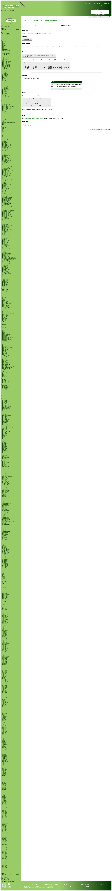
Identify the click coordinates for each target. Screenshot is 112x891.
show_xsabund (5, 569)
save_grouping (5, 481)
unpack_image (5, 594)
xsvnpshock (5, 819)
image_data (4, 302)
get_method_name (6, 203)
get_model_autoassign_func (8, 206)
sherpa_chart (5, 548)
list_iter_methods (6, 334)
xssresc (4, 789)
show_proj (4, 566)
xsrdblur (4, 773)
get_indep (4, 193)
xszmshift (4, 857)
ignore (3, 300)
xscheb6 (4, 676)
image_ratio (5, 310)
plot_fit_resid (5, 422)
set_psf (4, 527)
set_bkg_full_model (6, 503)
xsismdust (4, 725)
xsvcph (4, 810)
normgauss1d (5, 388)
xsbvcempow (5, 638)
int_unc (3, 321)
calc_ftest (4, 58)
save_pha (4, 485)
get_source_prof (6, 263)
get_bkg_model (5, 148)
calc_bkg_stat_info (6, 53)
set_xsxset (4, 543)
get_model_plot (5, 215)
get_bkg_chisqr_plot (6, 144)
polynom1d (4, 443)
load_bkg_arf (5, 349)
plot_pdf (4, 430)
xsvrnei (4, 824)
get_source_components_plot (8, 257)
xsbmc (3, 628)
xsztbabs (4, 862)
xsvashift (4, 805)
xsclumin (4, 678)
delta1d (4, 110)
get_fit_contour (5, 188)
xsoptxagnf (4, 757)
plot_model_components (7, 426)
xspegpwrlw (5, 761)
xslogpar (4, 738)
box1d (3, 46)
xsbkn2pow (5, 626)
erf (3, 121)
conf (3, 79)
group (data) (5, 285)
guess (3, 286)
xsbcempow (5, 616)
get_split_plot (5, 266)
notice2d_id (4, 390)
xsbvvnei (4, 655)
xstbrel (3, 799)
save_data (4, 477)
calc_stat (4, 69)
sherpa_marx (5, 551)
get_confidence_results (7, 160)
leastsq (4, 327)
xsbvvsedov (5, 659)
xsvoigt (4, 820)
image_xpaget (5, 315)
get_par (4, 223)
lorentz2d (4, 376)
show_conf (4, 558)
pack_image (5, 399)
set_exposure (5, 513)
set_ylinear (4, 544)
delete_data (4, 105)
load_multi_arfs (5, 357)
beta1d (3, 43)
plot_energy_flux (5, 419)
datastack (4, 103)
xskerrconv (4, 730)
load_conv (4, 352)
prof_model (4, 452)
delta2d (4, 111)
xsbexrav (4, 623)
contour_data (5, 82)
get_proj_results (6, 231)
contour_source (5, 89)
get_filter (4, 187)
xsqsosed (4, 771)
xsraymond (4, 772)
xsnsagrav (4, 749)
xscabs (4, 668)
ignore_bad (4, 298)
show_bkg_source (6, 556)
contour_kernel (5, 84)
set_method (5, 520)
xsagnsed (4, 611)
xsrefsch (4, 777)
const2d (4, 81)
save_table (4, 492)
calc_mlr (4, 60)
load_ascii (4, 348)
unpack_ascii (5, 591)
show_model (5, 565)
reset (3, 467)
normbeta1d (5, 387)
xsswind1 (4, 792)
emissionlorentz (5, 118)
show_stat (4, 569)
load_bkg (4, 351)
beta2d (4, 44)
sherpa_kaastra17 (6, 550)
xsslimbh (4, 783)
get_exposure (5, 186)
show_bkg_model (6, 555)
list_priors (4, 340)
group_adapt (5, 280)
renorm (4, 465)
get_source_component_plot (8, 259)
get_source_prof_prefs (7, 262)
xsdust (3, 700)
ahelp (97, 16)
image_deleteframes (6, 303)
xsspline (4, 787)
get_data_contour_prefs (7, 170)
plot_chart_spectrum (6, 415)
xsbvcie (4, 639)
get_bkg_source (5, 154)
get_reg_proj (5, 243)
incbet (3, 317)
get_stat (4, 270)
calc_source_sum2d (6, 65)
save (3, 493)
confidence (4, 78)
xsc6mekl (4, 665)
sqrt (3, 575)
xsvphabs (4, 821)
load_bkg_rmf (5, 350)
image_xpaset (5, 316)
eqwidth (4, 119)
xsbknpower (5, 627)
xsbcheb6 (4, 617)
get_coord (4, 164)
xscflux (4, 674)
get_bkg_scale (5, 152)
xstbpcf (4, 798)
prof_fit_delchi (5, 450)
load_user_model (6, 368)
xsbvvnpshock (5, 656)
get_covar (4, 169)
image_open (5, 309)
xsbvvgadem (5, 653)
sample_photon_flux (6, 472)
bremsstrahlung (5, 49)
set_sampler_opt (6, 531)
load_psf (4, 359)
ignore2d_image (5, 296)
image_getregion (6, 305)
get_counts (4, 165)
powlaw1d (4, 447)
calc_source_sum (6, 66)
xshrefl (3, 722)
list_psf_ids (4, 341)
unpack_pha (5, 595)
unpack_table (5, 597)
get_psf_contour (6, 233)
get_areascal (5, 138)
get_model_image (6, 212)
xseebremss (5, 702)
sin (3, 572)
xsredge (4, 775)
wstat (3, 604)
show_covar (5, 559)
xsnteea (4, 754)
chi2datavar (5, 72)
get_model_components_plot (8, 206)
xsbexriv (4, 624)
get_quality (4, 238)
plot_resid (4, 435)
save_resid (4, 487)
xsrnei (3, 779)
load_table (4, 365)
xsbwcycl (4, 663)
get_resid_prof (5, 248)
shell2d (4, 546)
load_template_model (7, 367)
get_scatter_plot (6, 256)
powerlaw (4, 446)
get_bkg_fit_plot (5, 146)
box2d (3, 47)
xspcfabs (4, 760)
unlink (3, 588)
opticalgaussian (5, 396)
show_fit (4, 562)
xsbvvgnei (4, 654)
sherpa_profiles (5, 552)
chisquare (4, 76)
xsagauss (4, 610)
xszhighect (4, 853)
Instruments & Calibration (93, 6)
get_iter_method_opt (7, 198)
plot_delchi (4, 418)
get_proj (4, 232)
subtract (4, 578)
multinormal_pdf (5, 381)
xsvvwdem (4, 836)
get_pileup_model (6, 226)
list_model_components (7, 337)
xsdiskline (4, 694)
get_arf (3, 140)
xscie (3, 677)
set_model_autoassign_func (8, 521)
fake (3, 128)
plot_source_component (7, 438)
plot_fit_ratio (5, 421)
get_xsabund (5, 274)
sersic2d (4, 499)
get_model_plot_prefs (7, 214)
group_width (5, 284)
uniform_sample (5, 588)
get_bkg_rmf (5, 151)
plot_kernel (4, 424)
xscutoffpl (4, 691)
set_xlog (4, 538)
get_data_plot (5, 174)
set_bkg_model (5, 504)
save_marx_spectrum (7, 484)
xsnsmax (4, 752)
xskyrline (4, 734)
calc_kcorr (4, 59)
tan (3, 582)
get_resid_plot (5, 247)
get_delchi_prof (5, 180)
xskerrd (4, 732)
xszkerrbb (4, 855)
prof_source (5, 454)
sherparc (4, 547)
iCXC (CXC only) (85, 884)
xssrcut (4, 788)
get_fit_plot (4, 189)
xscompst (4, 682)
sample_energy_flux (6, 471)
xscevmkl (4, 672)
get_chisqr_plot (5, 159)
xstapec (4, 793)
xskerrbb (4, 729)
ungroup (4, 587)
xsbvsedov (4, 650)
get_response (5, 249)
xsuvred (4, 802)
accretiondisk (5, 36)
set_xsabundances (6, 539)
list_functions (5, 333)
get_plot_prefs (5, 227)
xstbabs (4, 794)
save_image (5, 482)
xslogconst (4, 737)
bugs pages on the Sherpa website (34, 118)
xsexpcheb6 (5, 708)
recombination (5, 462)
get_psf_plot (5, 234)
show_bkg (4, 557)
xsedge (4, 701)
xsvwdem (4, 837)
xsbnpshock (5, 630)
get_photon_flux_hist (7, 225)
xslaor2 (4, 735)
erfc (3, 120)
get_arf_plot (5, 139)
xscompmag (5, 681)
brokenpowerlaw (6, 50)
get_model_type (5, 218)
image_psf (4, 309)
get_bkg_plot (5, 149)
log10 (3, 371)
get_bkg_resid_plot (6, 150)
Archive (98, 3)
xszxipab (4, 868)
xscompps (4, 681)
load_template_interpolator (8, 366)
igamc (3, 294)
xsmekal (4, 742)
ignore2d (4, 297)
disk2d (3, 114)
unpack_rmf (5, 596)
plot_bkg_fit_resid (6, 408)
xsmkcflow (4, 744)
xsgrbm (4, 718)
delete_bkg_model (6, 104)
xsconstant (4, 686)
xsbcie (3, 618)
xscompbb (4, 679)
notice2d (4, 391)
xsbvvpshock (5, 657)
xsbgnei (4, 625)
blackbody (4, 45)
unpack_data (5, 593)
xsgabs (4, 711)
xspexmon (4, 762)
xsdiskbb (4, 693)
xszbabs (4, 846)
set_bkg (4, 506)
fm (3, 131)
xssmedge (4, 784)
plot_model (4, 428)
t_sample (4, 584)
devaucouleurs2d (6, 113)
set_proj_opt (5, 527)
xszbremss (4, 848)
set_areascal (5, 500)
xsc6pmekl (4, 666)
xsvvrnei (4, 834)
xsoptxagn (4, 758)
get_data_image (5, 172)
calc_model (4, 63)
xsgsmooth (4, 719)
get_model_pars (6, 213)
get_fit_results (5, 191)
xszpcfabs (4, 858)
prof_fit (4, 452)
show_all (4, 554)
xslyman (4, 741)
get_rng (4, 252)
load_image (4, 356)
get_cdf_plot (5, 157)
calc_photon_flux (6, 64)
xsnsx (3, 753)
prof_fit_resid (5, 451)
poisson (4, 442)
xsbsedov (4, 634)
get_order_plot (5, 222)
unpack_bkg (5, 592)
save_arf (4, 474)
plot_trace (4, 440)
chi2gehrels (5, 73)
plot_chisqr (4, 416)
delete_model (5, 107)
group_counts (5, 282)
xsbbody (4, 615)
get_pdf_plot (5, 224)
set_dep (4, 513)
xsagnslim (4, 611)
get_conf (4, 163)
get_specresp (5, 265)
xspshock (4, 769)
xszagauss (4, 844)
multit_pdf (4, 382)
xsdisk (3, 699)
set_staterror (5, 534)
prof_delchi (4, 449)
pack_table (4, 401)
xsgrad (3, 715)
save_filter (4, 480)
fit (2, 130)
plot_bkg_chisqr (5, 404)
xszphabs (4, 859)
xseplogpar (4, 703)
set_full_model (5, 515)
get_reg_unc (5, 244)
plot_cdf (4, 414)
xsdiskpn (4, 698)
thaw (3, 583)
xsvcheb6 (4, 807)
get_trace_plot (5, 272)
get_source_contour (6, 260)
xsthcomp (4, 801)
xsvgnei (4, 814)
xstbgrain (4, 797)
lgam (3, 329)
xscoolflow (4, 687)
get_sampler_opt (6, 254)
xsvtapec (4, 826)
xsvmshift (4, 818)
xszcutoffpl (4, 849)
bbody (3, 42)
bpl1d (3, 48)
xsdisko (4, 696)
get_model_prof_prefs (7, 216)
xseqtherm (4, 705)
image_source (5, 314)
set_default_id (5, 512)
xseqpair (4, 704)
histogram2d (5, 290)
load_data (4, 353)
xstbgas (4, 796)
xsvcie (3, 808)
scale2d (4, 495)
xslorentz (4, 739)
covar (3, 94)
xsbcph (4, 620)
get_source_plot (5, 262)
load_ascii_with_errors (7, 347)
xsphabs (4, 764)
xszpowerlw (5, 860)
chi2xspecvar (5, 75)
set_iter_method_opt (6, 517)
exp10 (3, 123)
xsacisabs (4, 609)
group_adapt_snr (6, 279)
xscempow (4, 671)
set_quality (4, 528)
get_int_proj (5, 195)
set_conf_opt (5, 507)
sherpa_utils (5, 553)
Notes (47, 20)
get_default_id (5, 178)
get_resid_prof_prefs (7, 248)
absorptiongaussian (6, 34)
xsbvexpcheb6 (5, 643)
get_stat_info (5, 268)
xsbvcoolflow (5, 640)
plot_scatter (5, 437)
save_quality (5, 486)
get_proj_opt (5, 230)
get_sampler (5, 255)
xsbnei (3, 629)
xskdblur (4, 728)
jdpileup (4, 324)
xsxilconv (4, 841)
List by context (5, 26)
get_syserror (5, 271)
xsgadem (4, 712)
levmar (3, 328)
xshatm (4, 720)
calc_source (5, 67)
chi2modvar (5, 74)
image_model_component (8, 307)
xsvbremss (4, 805)
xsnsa (3, 750)
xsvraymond (5, 823)
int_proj (4, 320)
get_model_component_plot (8, 208)
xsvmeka (4, 817)
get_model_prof (5, 217)
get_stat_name (5, 269)
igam (3, 295)
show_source (5, 568)
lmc (3, 344)
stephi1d (4, 576)
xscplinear (4, 690)
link (3, 330)
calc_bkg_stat (5, 54)
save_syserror (5, 491)
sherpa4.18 (92, 16)
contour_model (5, 85)
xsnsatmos (4, 750)
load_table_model (6, 364)
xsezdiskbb (4, 710)
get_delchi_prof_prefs (7, 179)
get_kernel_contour (6, 199)
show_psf (4, 567)
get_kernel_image (6, 200)
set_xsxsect (5, 542)
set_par (4, 523)
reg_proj (4, 463)
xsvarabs (4, 804)
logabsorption (5, 371)
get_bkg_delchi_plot (6, 145)
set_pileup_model (6, 524)
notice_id (4, 392)
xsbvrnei (4, 649)
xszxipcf (4, 869)
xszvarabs (4, 863)
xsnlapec (4, 746)
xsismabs (4, 724)
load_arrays (4, 346)
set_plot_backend (6, 525)
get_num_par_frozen (6, 219)
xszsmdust (4, 862)
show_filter (4, 561)
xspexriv (4, 764)
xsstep (3, 792)
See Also (55, 20)
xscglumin (4, 675)
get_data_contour (6, 171)
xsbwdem (4, 664)
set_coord (4, 508)
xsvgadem (4, 813)
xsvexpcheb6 (5, 812)
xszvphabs (4, 865)
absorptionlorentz (6, 35)
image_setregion (6, 312)
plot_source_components (7, 438)
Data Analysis (105, 3)
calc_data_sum (5, 56)
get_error (4, 185)
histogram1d (5, 289)
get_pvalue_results (6, 237)
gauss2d (4, 136)
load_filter (4, 354)
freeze (3, 132)
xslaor (3, 736)
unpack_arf (4, 589)
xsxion (3, 842)
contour (4, 90)
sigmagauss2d (5, 570)
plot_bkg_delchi (5, 405)
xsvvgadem (5, 829)
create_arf (4, 95)
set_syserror (5, 536)
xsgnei (3, 714)
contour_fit (4, 84)
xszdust (4, 850)
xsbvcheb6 (4, 639)
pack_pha (4, 400)
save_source (5, 489)
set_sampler (5, 532)
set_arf (3, 501)
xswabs (4, 838)
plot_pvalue (4, 433)
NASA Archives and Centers (51, 884)
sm (3, 574)
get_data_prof (5, 176)
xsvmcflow (4, 815)
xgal (3, 607)
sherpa (3, 554)
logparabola (5, 373)
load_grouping (5, 355)
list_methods (5, 335)
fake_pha (4, 127)
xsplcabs (4, 766)
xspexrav (4, 763)
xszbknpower (5, 848)
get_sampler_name (6, 253)
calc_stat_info (5, 68)
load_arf (4, 345)
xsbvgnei (4, 645)
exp (3, 124)
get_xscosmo (5, 276)
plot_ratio (4, 434)
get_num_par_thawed (7, 220)
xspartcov (4, 759)
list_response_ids (6, 342)
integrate (4, 319)
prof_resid (4, 453)
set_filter (4, 514)
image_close (5, 301)
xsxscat (4, 843)
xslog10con (4, 736)
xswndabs (4, 840)
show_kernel (5, 563)
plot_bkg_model (5, 409)
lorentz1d (4, 375)
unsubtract (4, 598)
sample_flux (5, 471)
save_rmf (4, 488)
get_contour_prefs (6, 164)
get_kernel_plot (5, 201)
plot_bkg (4, 413)
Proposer (93, 3)
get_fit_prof (4, 190)
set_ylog (4, 545)
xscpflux (4, 688)
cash (3, 69)
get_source (4, 264)
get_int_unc (4, 196)
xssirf (3, 782)
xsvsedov (4, 825)
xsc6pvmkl (4, 667)
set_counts (4, 509)
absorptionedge (5, 33)
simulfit (4, 571)
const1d (4, 80)
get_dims (4, 182)
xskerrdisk (4, 731)
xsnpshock (4, 748)
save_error (4, 479)
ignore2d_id (5, 295)
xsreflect (4, 776)
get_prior (4, 228)
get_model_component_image (9, 207)
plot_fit (3, 423)
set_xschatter (5, 541)
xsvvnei (4, 831)
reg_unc (4, 464)
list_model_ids (5, 338)
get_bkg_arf (5, 143)
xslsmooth (4, 740)
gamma (4, 135)
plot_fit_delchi (5, 420)
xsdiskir (4, 694)
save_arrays (5, 475)
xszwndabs (4, 867)
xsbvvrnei (4, 658)
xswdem (4, 839)
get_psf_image (5, 234)
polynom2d (4, 444)
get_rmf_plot (5, 250)
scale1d (4, 494)
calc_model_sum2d (6, 61)
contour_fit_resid (6, 83)
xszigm (4, 854)
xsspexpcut (5, 786)
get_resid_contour (6, 245)
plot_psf (4, 432)
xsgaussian (4, 713)
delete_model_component (8, 106)
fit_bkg (3, 129)
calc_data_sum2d (6, 55)
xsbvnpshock (5, 647)
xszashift (4, 845)
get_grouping (5, 192)
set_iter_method (6, 518)
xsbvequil (4, 642)
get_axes (4, 141)
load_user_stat (5, 369)
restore (4, 468)
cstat (3, 98)
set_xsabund (5, 540)
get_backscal (5, 142)
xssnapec (4, 785)
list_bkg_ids (5, 331)
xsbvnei (4, 646)
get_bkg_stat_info (6, 155)
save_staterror (5, 490)
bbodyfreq (4, 41)
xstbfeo (4, 795)
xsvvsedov (4, 834)
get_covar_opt (5, 167)
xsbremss (4, 632)
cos (3, 92)
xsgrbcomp (4, 716)
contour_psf (5, 86)
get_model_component (7, 209)
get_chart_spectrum (6, 158)
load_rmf (4, 361)
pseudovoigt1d (5, 457)
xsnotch (4, 747)
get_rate (4, 239)
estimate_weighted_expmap (8, 122)
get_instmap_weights (7, 194)
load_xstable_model (6, 370)
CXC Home (87, 3)
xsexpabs (4, 707)
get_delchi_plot (5, 179)
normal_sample (5, 386)
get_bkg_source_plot (7, 153)
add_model (4, 36)
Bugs (51, 20)
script (3, 497)
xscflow (4, 673)
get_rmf (4, 251)
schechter (4, 496)
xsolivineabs (5, 756)
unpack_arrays (5, 590)
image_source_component (8, 313)
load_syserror (5, 363)
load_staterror (5, 362)
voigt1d (4, 601)
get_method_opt (6, 204)
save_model (5, 485)
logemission (28, 125)
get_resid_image (6, 246)
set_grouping (5, 516)
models (108, 25)
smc (3, 573)
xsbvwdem (4, 662)
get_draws (4, 183)
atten (3, 38)
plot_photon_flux (6, 431)
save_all (4, 473)
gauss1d (4, 136)
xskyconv (4, 733)
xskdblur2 (4, 727)
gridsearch (4, 278)
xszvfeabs (4, 864)
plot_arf (4, 403)
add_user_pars (5, 37)
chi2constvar (5, 71)
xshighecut (4, 722)
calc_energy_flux (6, 57)
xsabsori (4, 608)
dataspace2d (5, 102)
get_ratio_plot (5, 242)
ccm (3, 70)
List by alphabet (5, 25)
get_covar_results (6, 168)
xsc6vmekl (4, 667)
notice (3, 393)
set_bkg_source (5, 505)
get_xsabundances (6, 273)
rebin (3, 461)
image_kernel (5, 306)
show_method (5, 564)
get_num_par (5, 221)
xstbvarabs (4, 800)
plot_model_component (7, 427)
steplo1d (4, 577)
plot (3, 441)
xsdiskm (4, 695)
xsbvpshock (5, 648)
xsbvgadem (5, 644)
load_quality (5, 360)
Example (36, 20)
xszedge (4, 851)
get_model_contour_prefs (8, 210)
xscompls (4, 680)
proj (3, 456)
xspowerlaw (5, 768)
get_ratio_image (5, 241)
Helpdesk (102, 884)
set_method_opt (6, 519)
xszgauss (4, 852)
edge (3, 117)
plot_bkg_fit (5, 409)
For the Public (105, 6)
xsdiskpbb (4, 697)
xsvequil (4, 811)
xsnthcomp (4, 755)
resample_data (5, 466)
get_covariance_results (7, 166)
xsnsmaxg (4, 751)
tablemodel (4, 581)
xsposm (4, 767)
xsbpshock (4, 631)
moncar (4, 380)
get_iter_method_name (7, 197)
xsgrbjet (4, 717)
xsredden (4, 774)
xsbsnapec (4, 635)
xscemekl (4, 670)
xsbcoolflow (5, 619)
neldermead (5, 385)
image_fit (4, 304)
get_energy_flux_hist (6, 184)
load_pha (4, 358)
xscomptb (4, 683)
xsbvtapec (4, 651)
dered (3, 112)
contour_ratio (5, 87)
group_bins (4, 281)
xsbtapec (4, 636)
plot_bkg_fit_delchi (6, 406)
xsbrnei (4, 633)
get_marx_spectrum (6, 202)
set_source (4, 533)
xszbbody (4, 847)
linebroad (4, 329)
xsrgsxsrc (4, 778)
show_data (4, 560)
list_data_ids (5, 332)
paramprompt (5, 402)
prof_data (4, 448)
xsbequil (4, 621)
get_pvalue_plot (5, 236)
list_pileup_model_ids (7, 339)
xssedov (4, 780)
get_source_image (6, 261)
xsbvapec (4, 637)
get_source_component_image (9, 258)
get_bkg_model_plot (6, 147)
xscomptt (4, 685)
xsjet (3, 726)
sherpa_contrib (5, 549)
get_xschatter (5, 275)
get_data (4, 177)
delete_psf (4, 109)
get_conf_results (6, 162)
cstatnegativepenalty (6, 97)
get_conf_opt (5, 161)
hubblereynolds (5, 291)
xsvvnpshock (5, 832)
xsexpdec (4, 708)
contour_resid (5, 88)
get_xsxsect (5, 276)
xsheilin (4, 721)
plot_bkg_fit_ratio (6, 407)
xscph (3, 689)
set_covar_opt (5, 510)
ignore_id (4, 299)
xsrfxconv (4, 778)
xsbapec (4, 613)
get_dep (4, 181)
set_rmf (4, 529)
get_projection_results (7, 229)
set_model (4, 522)
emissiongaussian (6, 117)
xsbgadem (4, 625)
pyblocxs (4, 458)
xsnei (3, 745)
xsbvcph (4, 641)
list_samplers (5, 343)
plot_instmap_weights (7, 424)
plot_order (4, 429)
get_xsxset (4, 277)
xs (2, 870)
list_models (4, 336)
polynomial (4, 445)
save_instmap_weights (7, 483)
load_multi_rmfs (5, 357)
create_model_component (8, 96)
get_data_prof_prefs (6, 175)
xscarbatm (4, 669)
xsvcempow (5, 806)
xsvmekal (4, 816)
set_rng (4, 530)
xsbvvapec (4, 652)
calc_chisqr (4, 55)
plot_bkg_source (6, 412)
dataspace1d (5, 101)
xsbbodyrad (5, 614)
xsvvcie (4, 828)
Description (30, 20)
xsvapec (4, 803)
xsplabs (4, 765)
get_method (5, 205)
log (3, 374)
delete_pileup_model (6, 108)
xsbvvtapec (5, 660)
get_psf (4, 235)
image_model (5, 308)
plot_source (5, 439)
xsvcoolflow (5, 809)
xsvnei (3, 819)
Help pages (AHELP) (6, 24)
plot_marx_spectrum (6, 425)
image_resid (5, 311)
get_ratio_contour (6, 240)
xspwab (4, 770)
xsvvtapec (4, 835)
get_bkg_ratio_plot (6, 150)
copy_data (4, 91)
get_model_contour (6, 211)
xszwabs (4, 866)
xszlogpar (4, 856)
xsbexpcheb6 (5, 622)
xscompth (4, 684)
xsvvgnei (4, 830)
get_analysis (5, 137)
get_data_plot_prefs (6, 173)
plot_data (4, 417)
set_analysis (5, 499)
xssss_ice (4, 791)
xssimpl (4, 781)
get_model (4, 219)
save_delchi (5, 478)
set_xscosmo (5, 541)
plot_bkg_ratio (5, 410)
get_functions (5, 192)
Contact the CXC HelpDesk (99, 14)
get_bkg (4, 156)
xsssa (3, 790)
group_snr (4, 283)
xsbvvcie (4, 653)
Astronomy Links (68, 884)
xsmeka (4, 743)
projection (4, 455)
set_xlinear (4, 537)
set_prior (4, 526)
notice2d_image (5, 390)
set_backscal (5, 502)
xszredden (4, 861)
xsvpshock (4, 822)
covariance (4, 93)
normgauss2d (5, 389)
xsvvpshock (5, 833)
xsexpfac (4, 709)
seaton (3, 498)
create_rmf (4, 97)
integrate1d (4, 318)
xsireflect (4, 723)
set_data (4, 511)
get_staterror (5, 267)
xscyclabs (4, 692)
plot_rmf (4, 436)
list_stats (4, 343)
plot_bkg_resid (5, 411)
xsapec (4, 612)
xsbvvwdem (5, 661)
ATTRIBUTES (42, 20)
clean (3, 77)
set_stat (4, 535)
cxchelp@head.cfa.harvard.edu (100, 886)
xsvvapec (4, 827)
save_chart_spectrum (7, 476)
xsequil (3, 706)
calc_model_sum (6, 62)
